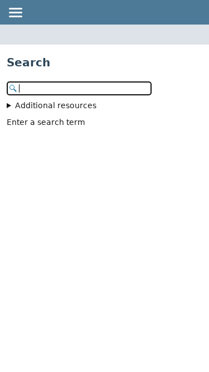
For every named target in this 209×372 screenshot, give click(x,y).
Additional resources (55, 105)
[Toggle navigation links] (15, 12)
